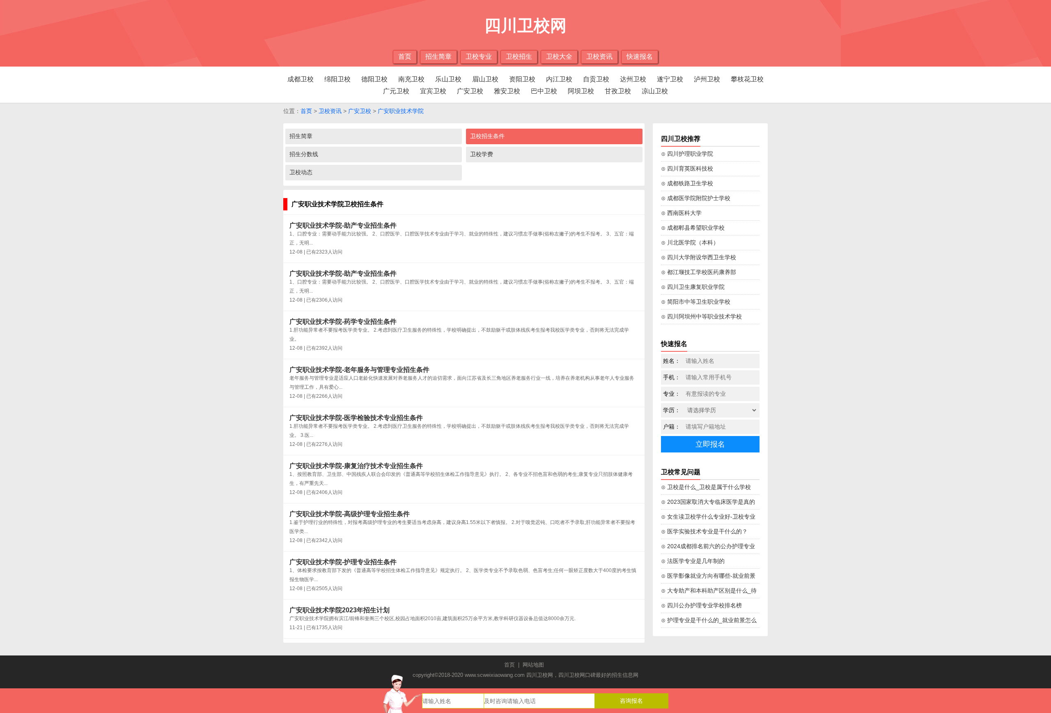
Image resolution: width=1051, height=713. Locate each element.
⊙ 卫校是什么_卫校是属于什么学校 (706, 487)
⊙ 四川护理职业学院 (687, 153)
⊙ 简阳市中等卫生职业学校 (695, 301)
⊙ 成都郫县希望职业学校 (693, 227)
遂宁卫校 (670, 79)
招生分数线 (303, 154)
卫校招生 (519, 56)
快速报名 (639, 56)
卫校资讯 (599, 56)
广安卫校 (470, 91)
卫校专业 (479, 56)
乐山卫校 (448, 79)
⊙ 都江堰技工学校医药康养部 (698, 272)
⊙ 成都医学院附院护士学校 (695, 198)
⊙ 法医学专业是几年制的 (693, 561)
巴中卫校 (544, 91)
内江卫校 (559, 79)
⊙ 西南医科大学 (681, 213)
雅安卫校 (507, 91)
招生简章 (438, 56)
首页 (404, 56)
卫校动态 (300, 172)
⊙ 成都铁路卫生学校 (687, 183)
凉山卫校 (655, 91)
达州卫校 (633, 79)
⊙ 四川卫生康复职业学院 (693, 287)
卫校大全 (559, 56)
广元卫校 (396, 91)
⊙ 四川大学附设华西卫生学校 (698, 257)
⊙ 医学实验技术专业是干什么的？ (704, 531)
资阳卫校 (522, 79)
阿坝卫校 (581, 91)
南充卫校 (411, 79)
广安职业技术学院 (401, 111)
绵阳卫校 (337, 79)
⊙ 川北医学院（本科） (690, 242)
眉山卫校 (485, 79)
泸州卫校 (707, 79)
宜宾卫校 (433, 91)
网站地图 (533, 665)
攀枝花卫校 (747, 79)
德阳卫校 (374, 79)
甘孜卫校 (618, 91)
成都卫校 (300, 79)
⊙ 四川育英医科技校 (687, 168)
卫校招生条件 (487, 136)
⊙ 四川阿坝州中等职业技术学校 (701, 316)
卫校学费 (481, 154)
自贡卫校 (596, 79)
